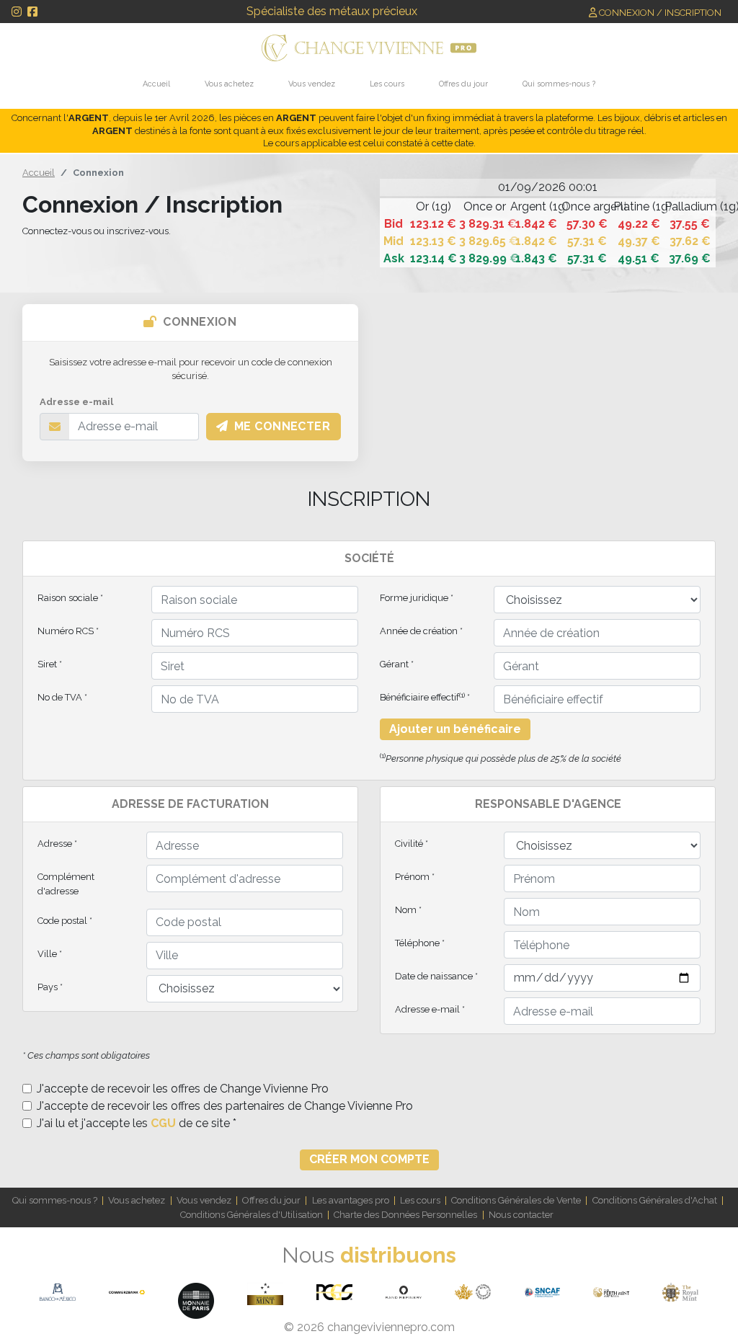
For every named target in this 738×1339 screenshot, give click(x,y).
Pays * (50, 987)
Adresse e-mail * (430, 1009)
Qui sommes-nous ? (559, 83)
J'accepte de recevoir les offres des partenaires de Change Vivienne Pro (225, 1106)
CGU (163, 1123)
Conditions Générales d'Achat (654, 1200)
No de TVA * (62, 697)
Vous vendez (311, 83)
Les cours (387, 83)
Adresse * (57, 843)
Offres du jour (463, 83)
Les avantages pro (350, 1200)
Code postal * (64, 920)
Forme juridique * (416, 597)
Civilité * (411, 843)
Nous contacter (521, 1214)
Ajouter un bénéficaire (455, 729)
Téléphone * (420, 943)
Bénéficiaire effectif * (425, 697)
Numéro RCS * (68, 631)
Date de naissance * (436, 976)
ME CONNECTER (282, 426)
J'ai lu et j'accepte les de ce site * (136, 1123)
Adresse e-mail (76, 401)
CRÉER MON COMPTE (369, 1159)
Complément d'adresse (65, 883)
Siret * (49, 664)
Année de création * (421, 631)
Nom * (408, 909)
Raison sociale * (70, 597)
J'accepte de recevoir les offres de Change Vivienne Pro (183, 1088)
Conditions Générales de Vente (516, 1200)
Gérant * (397, 664)
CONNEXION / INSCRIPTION (659, 12)
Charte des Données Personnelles (405, 1214)
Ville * (49, 953)
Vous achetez (229, 83)
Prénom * (415, 876)
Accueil (156, 83)
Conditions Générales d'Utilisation (251, 1214)
